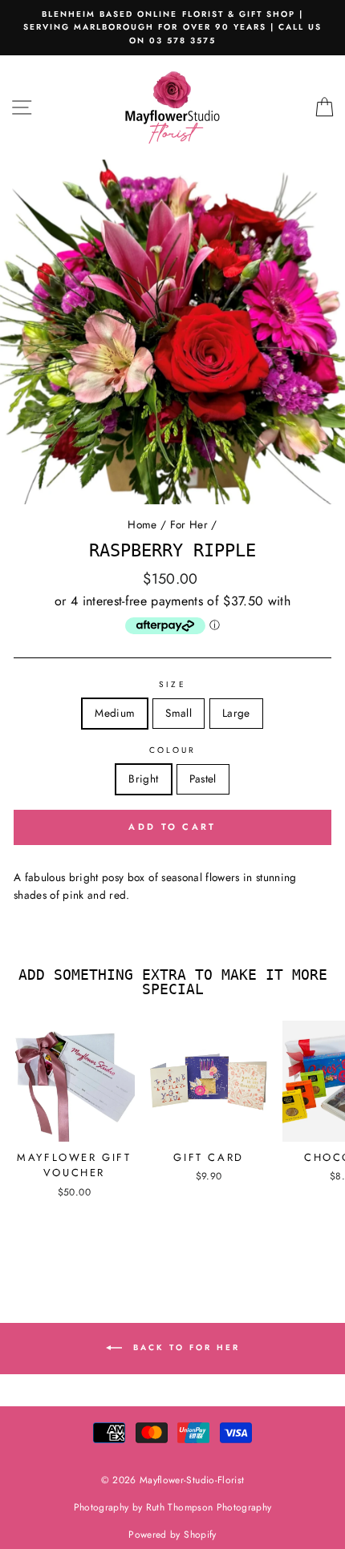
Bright (143, 778)
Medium (115, 713)
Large (236, 713)
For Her (189, 524)
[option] (172, 27)
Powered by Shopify (172, 1534)
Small (178, 713)
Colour (172, 750)
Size (172, 684)
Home (142, 524)
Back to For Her (184, 1347)
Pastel (203, 778)
